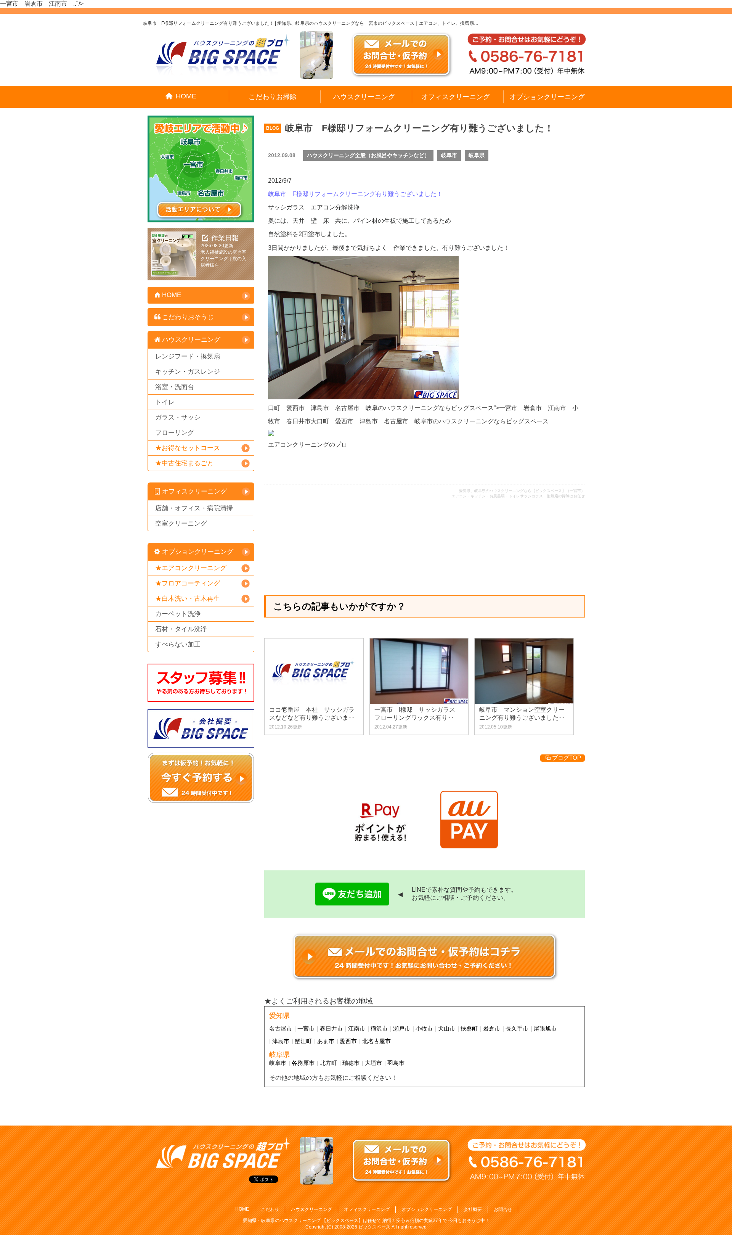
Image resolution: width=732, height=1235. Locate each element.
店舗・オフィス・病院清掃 (194, 508)
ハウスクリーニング (364, 97)
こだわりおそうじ (188, 317)
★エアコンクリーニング (190, 568)
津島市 (280, 1041)
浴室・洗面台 (174, 387)
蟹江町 (303, 1041)
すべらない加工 (178, 644)
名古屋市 (280, 1028)
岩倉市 (491, 1028)
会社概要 (473, 1209)
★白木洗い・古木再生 (187, 598)
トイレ (165, 402)
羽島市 (396, 1063)
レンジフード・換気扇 (187, 356)
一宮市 (306, 1028)
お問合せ (503, 1209)
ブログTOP (566, 757)
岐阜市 (449, 155)
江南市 (356, 1028)
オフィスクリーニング (455, 97)
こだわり (270, 1209)
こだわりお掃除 (273, 97)
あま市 (325, 1041)
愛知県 (279, 1016)
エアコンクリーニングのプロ (307, 444)
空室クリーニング (181, 523)
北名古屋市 (376, 1041)
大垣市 (373, 1063)
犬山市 (446, 1028)
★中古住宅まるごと (184, 463)
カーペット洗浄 (178, 614)
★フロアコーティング (187, 583)
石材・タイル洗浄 (181, 629)
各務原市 (303, 1063)
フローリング (174, 432)
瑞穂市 (351, 1063)
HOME (186, 96)
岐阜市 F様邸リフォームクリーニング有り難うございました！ (419, 128)
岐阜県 (477, 155)
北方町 (328, 1063)
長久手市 (517, 1028)
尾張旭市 (545, 1028)
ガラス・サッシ (178, 417)
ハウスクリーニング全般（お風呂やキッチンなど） (368, 155)
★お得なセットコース (187, 448)
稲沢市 (379, 1028)
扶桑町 (469, 1028)
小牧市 (424, 1028)
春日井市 (331, 1028)
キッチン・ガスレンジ (187, 371)
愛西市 (348, 1041)
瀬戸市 (401, 1028)
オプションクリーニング (547, 97)
